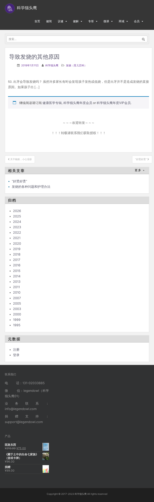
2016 (16, 265)
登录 (16, 355)
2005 (17, 303)
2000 (17, 314)
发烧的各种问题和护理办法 (31, 187)
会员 (137, 21)
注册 (16, 349)
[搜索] (143, 38)
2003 (17, 309)
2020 (17, 243)
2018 (16, 254)
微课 (106, 21)
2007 (17, 298)
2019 (16, 249)
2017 (16, 260)
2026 (17, 211)
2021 (16, 238)
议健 (60, 21)
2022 (17, 232)
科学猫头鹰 (51, 65)
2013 (16, 282)
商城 (121, 21)
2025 (17, 216)
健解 (76, 21)
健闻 (49, 21)
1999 (16, 320)
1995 (16, 325)
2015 (16, 271)
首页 (37, 21)
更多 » (140, 170)
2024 (17, 222)
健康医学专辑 (52, 102)
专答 (91, 21)
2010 (16, 292)
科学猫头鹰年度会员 (77, 102)
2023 (17, 227)
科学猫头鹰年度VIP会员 (114, 102)
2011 (16, 287)
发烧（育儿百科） (76, 65)
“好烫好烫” (19, 181)
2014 (16, 276)
